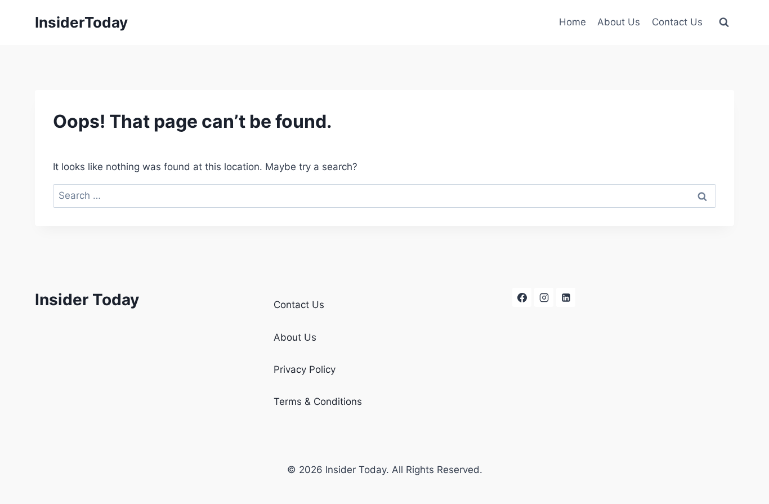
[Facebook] (521, 297)
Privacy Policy (305, 369)
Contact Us (677, 22)
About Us (618, 22)
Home (572, 22)
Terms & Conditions (318, 401)
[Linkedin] (565, 297)
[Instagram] (543, 297)
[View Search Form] (724, 22)
